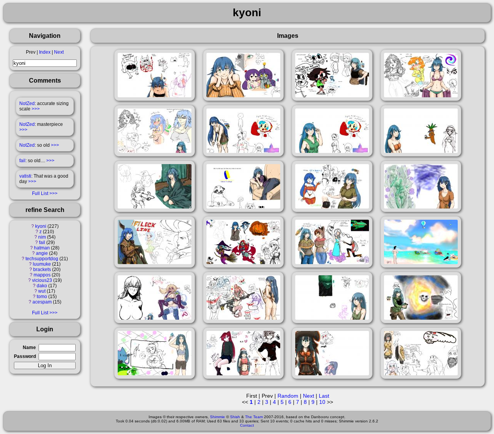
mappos (42, 275)
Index (45, 52)
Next (59, 52)
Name (29, 347)
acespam (42, 302)
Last (324, 396)
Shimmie (217, 417)
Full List (40, 193)
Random (287, 396)
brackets (42, 269)
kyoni (40, 226)
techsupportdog (41, 258)
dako (42, 285)
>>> (36, 109)
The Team (254, 417)
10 (322, 402)
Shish (235, 417)
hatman (42, 248)
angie (42, 253)
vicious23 (42, 280)
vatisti (25, 176)
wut (42, 291)
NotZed (27, 103)
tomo (42, 296)
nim (42, 237)
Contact (247, 425)
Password (25, 356)
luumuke (42, 264)
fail (22, 160)
